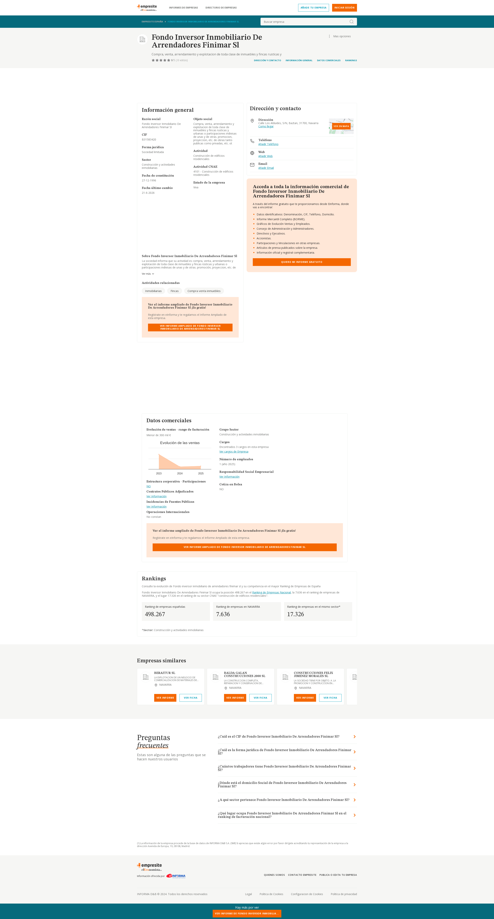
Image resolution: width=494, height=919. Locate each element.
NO (148, 486)
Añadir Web (265, 156)
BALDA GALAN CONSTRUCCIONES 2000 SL (244, 675)
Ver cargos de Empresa (233, 451)
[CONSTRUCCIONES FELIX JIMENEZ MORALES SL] (285, 677)
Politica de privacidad (344, 894)
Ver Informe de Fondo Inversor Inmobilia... (247, 913)
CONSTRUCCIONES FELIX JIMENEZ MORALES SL (313, 675)
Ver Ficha (190, 697)
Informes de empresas (183, 7)
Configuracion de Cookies (307, 894)
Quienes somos (274, 875)
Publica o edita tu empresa (338, 875)
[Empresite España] (148, 8)
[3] (161, 60)
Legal (248, 894)
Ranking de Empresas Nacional (271, 592)
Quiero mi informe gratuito (301, 262)
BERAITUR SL (164, 673)
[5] (169, 60)
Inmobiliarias (153, 291)
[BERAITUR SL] (145, 677)
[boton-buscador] (351, 21)
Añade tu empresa (314, 7)
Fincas (175, 291)
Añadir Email (266, 168)
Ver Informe (165, 697)
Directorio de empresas (221, 7)
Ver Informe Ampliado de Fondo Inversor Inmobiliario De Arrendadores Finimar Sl (190, 327)
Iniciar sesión (344, 7)
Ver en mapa (341, 126)
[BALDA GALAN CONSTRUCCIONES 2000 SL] (215, 677)
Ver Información (156, 496)
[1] (154, 60)
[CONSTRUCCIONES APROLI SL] (355, 677)
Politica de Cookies (271, 894)
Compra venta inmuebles (204, 291)
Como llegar (266, 126)
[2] (157, 60)
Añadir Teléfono (268, 144)
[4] (165, 60)
